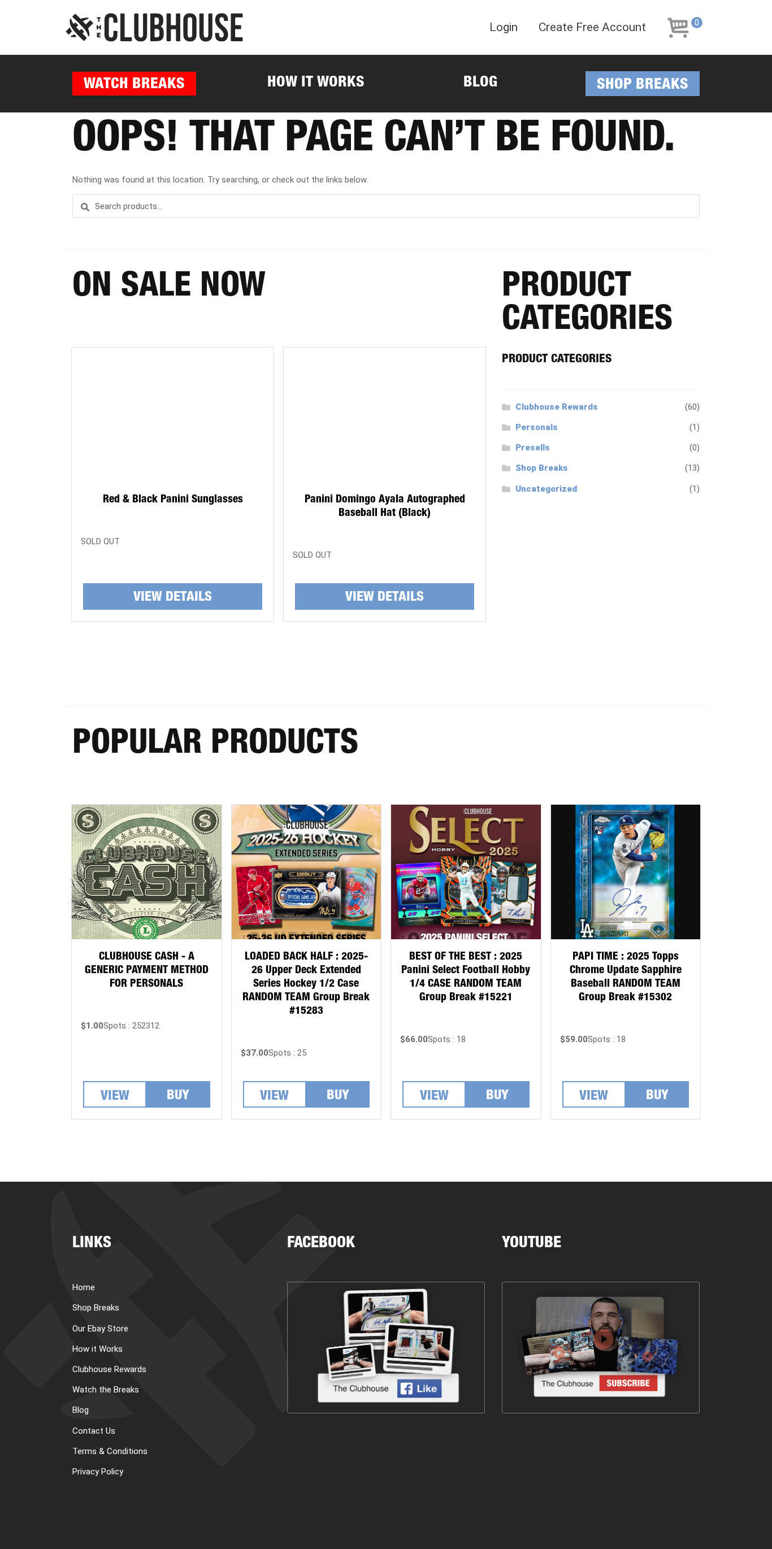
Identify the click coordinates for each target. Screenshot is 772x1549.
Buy (178, 1096)
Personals (536, 427)
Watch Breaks (134, 85)
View (115, 1097)
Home (83, 1287)
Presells (532, 447)
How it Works (316, 83)
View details (172, 598)
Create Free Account (592, 27)
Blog (480, 83)
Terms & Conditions (110, 1451)
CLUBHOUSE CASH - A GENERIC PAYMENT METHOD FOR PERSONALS (147, 971)
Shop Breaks (642, 85)
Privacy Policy (97, 1471)
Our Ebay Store (100, 1329)
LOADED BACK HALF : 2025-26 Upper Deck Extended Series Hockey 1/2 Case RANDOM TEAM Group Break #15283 (306, 984)
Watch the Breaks (105, 1390)
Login (503, 27)
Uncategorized (546, 489)
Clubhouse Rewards (556, 407)
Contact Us (93, 1431)
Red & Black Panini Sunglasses (173, 499)
